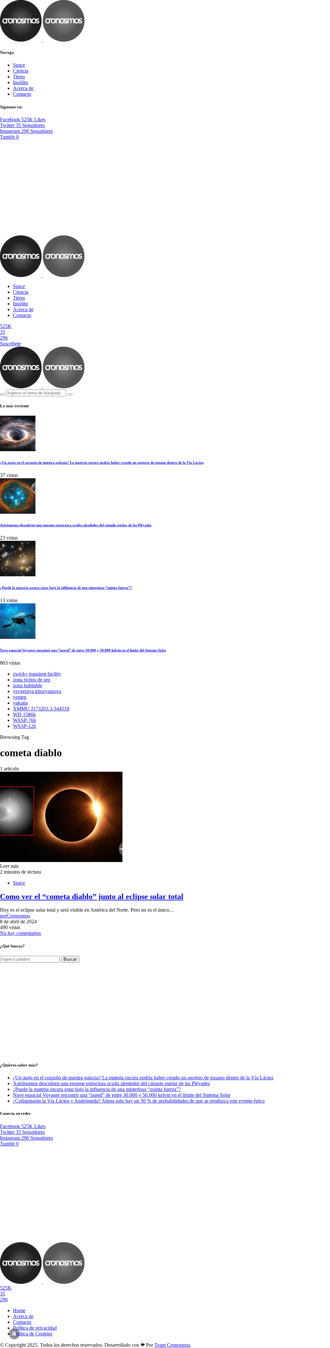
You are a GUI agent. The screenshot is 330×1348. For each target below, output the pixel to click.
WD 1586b (24, 714)
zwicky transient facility (37, 674)
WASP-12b (24, 726)
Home (19, 1310)
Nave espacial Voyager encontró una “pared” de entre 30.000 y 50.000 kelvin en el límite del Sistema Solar (83, 650)
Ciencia (20, 71)
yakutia (20, 703)
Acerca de (23, 88)
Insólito (20, 82)
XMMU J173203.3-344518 (41, 708)
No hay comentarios (20, 933)
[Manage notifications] (14, 1334)
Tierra (19, 76)
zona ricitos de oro (31, 679)
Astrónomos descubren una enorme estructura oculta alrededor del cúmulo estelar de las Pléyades (75, 525)
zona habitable (27, 685)
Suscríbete (10, 343)
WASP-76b (24, 720)
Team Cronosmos (172, 1345)
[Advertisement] (165, 188)
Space (19, 65)
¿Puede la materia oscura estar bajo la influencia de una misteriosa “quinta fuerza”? (66, 588)
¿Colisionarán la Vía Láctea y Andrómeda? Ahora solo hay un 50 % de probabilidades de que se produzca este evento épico (139, 1101)
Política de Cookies (32, 1333)
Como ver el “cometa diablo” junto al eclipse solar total (91, 896)
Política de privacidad (35, 1328)
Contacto (22, 94)
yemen (19, 697)
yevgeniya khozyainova (37, 691)
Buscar (70, 959)
